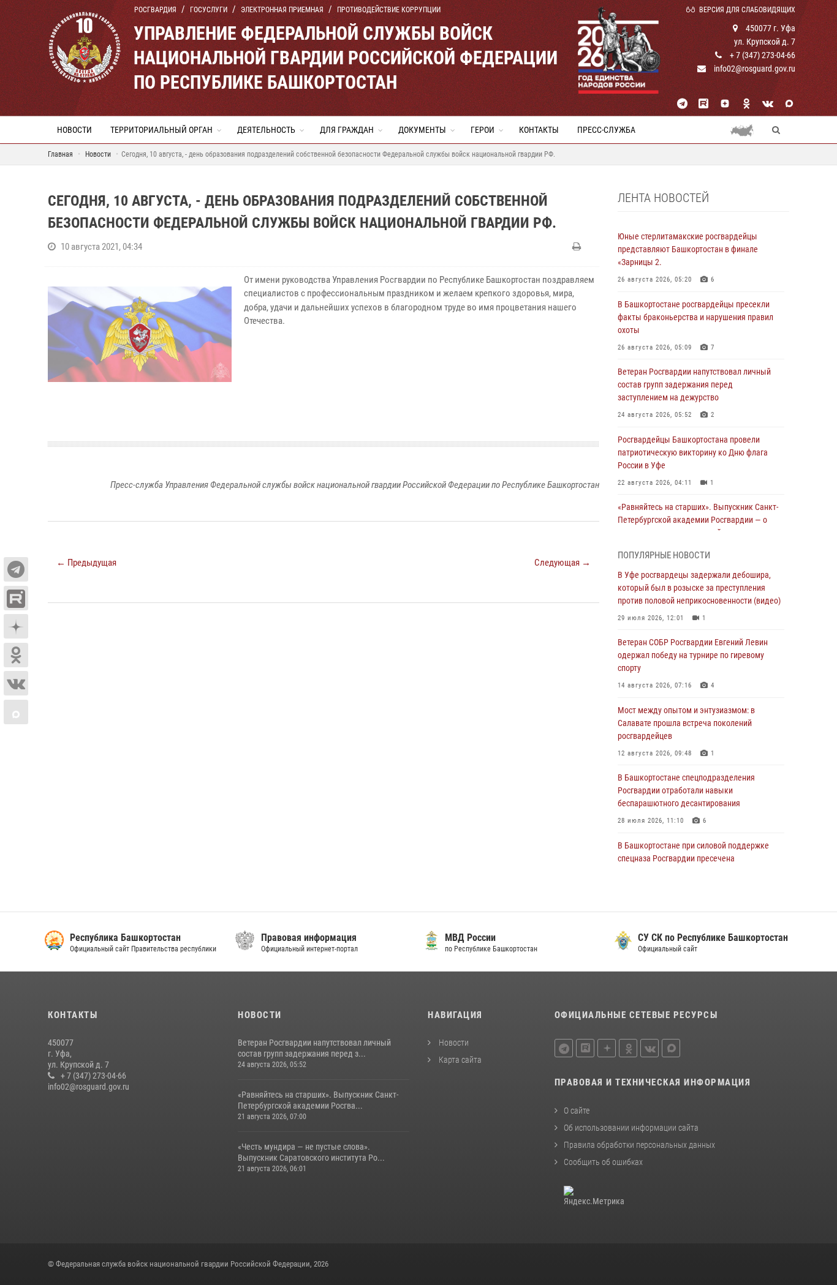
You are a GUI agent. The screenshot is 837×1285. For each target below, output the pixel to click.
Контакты (539, 130)
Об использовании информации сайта (631, 1128)
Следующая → (562, 562)
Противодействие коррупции (389, 10)
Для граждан (347, 130)
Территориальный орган (161, 130)
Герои (482, 130)
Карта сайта (459, 1060)
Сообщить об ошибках (603, 1162)
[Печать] (578, 246)
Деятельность (266, 130)
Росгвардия (155, 10)
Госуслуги (208, 10)
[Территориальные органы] (746, 129)
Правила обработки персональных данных (639, 1145)
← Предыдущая (86, 562)
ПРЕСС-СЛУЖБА (606, 130)
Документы (422, 130)
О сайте (576, 1110)
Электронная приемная (282, 10)
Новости (74, 130)
